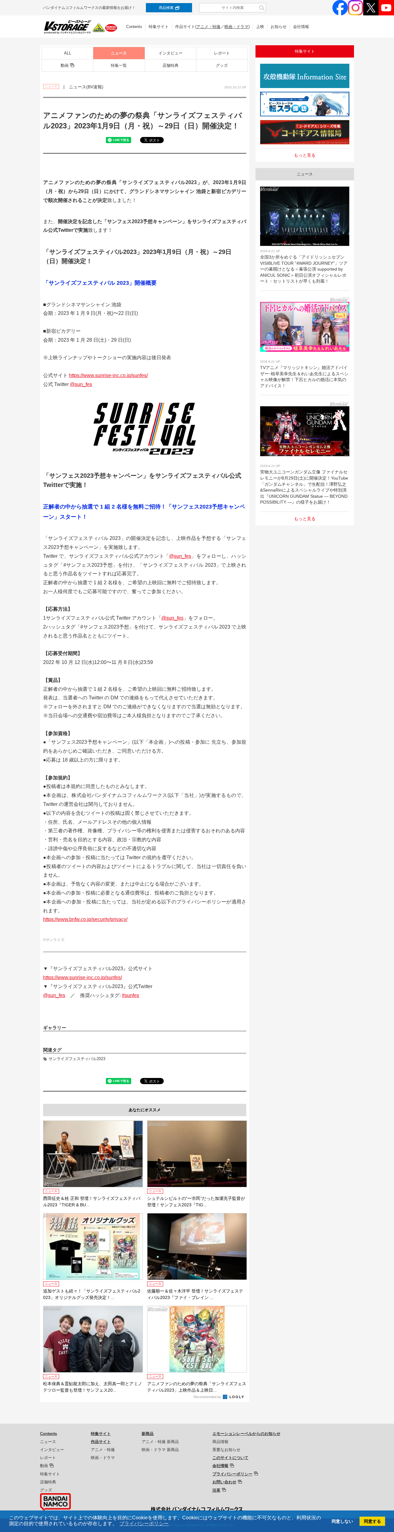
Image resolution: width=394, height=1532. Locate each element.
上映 (260, 26)
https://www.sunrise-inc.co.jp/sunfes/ (108, 375)
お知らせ (279, 26)
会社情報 (301, 26)
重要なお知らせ (226, 1449)
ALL (67, 53)
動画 (65, 65)
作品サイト (101, 1441)
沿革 (216, 1490)
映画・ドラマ (236, 26)
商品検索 (166, 8)
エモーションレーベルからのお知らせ (246, 1433)
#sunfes (130, 995)
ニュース (119, 53)
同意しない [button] (342, 1521)
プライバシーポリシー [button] (144, 1523)
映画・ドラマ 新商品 (160, 1449)
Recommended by (208, 1397)
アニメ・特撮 (208, 26)
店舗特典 (171, 65)
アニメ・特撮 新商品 (160, 1441)
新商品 (148, 1433)
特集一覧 (119, 65)
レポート (222, 53)
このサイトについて (230, 1457)
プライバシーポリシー (232, 1474)
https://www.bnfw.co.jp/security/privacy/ (85, 919)
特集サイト (159, 26)
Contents (134, 26)
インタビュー (171, 53)
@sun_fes (81, 384)
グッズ (222, 65)
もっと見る (305, 155)
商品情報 (220, 1441)
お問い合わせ (224, 1482)
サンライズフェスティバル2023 (77, 1058)
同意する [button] (372, 1521)
